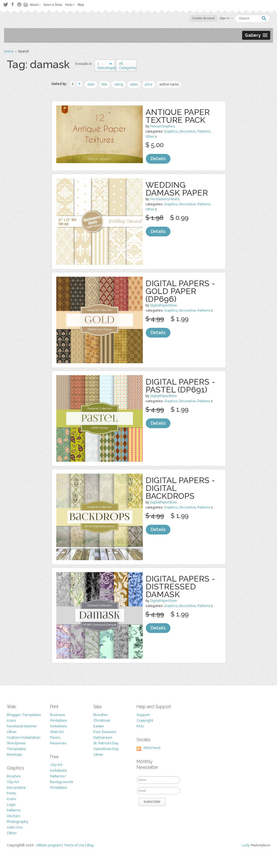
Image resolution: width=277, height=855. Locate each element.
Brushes (14, 776)
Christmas (101, 720)
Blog (90, 845)
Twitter (5, 4)
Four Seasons (104, 732)
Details (158, 158)
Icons (11, 720)
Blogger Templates (24, 715)
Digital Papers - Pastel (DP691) (180, 385)
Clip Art (13, 782)
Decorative (187, 131)
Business (57, 715)
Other (150, 136)
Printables (58, 720)
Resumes (58, 743)
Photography (17, 822)
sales (134, 84)
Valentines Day (106, 749)
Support (143, 715)
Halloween (102, 737)
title (104, 84)
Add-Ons (14, 827)
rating (118, 84)
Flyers (55, 737)
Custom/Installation (23, 737)
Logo (11, 805)
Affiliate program (48, 845)
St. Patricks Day (105, 743)
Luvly (246, 845)
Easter (98, 726)
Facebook (12, 4)
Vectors (13, 816)
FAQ (140, 726)
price (149, 84)
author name (169, 84)
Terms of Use (74, 845)
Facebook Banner (22, 726)
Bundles (100, 715)
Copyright (145, 720)
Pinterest (19, 4)
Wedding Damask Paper (177, 188)
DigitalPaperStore (163, 305)
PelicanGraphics (162, 126)
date (91, 84)
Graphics (170, 131)
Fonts (11, 793)
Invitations (58, 726)
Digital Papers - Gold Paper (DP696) (180, 291)
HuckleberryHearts (165, 199)
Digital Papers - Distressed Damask (180, 586)
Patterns (203, 131)
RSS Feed (152, 748)
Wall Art (57, 732)
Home (9, 51)
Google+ (26, 4)
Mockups (14, 754)
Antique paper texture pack (178, 116)
